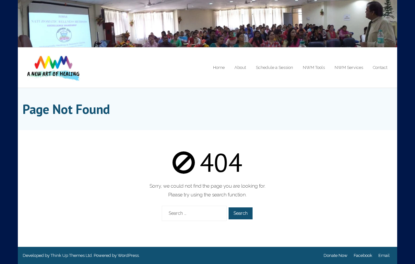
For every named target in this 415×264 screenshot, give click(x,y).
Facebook (363, 255)
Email (384, 255)
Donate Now (336, 255)
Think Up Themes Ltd (71, 255)
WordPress (128, 255)
